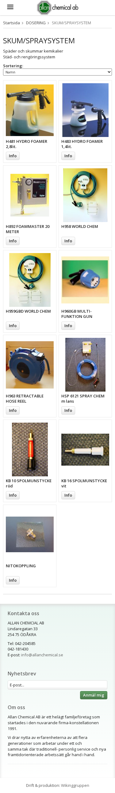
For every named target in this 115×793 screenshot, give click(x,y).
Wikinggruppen (75, 785)
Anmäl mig (93, 695)
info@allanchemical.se (42, 655)
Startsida (11, 22)
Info (13, 155)
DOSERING (36, 22)
